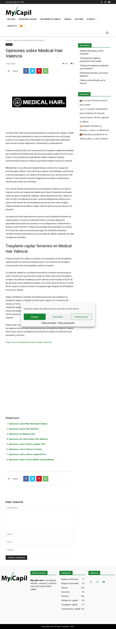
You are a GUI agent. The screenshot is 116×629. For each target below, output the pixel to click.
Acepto (34, 316)
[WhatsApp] (45, 71)
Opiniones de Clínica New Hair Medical (28, 439)
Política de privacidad (66, 323)
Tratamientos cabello (71, 608)
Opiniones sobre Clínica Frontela (25, 449)
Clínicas (9, 40)
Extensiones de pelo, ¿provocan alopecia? (94, 74)
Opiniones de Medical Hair (22, 434)
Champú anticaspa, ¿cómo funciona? (92, 52)
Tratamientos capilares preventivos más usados (91, 59)
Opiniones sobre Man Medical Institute (28, 423)
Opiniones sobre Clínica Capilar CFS (27, 444)
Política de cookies (49, 323)
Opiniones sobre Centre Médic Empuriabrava (31, 459)
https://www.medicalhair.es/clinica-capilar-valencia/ (29, 342)
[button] (107, 32)
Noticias (65, 596)
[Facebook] (101, 2)
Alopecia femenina (69, 579)
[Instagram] (105, 2)
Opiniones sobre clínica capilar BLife (27, 454)
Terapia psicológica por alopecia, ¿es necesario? (94, 67)
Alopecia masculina (70, 583)
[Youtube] (109, 2)
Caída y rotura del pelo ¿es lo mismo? (92, 81)
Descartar (58, 316)
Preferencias (81, 316)
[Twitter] (32, 71)
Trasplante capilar (69, 604)
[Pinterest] (39, 71)
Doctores (65, 592)
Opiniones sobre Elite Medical (24, 429)
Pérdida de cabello (69, 600)
